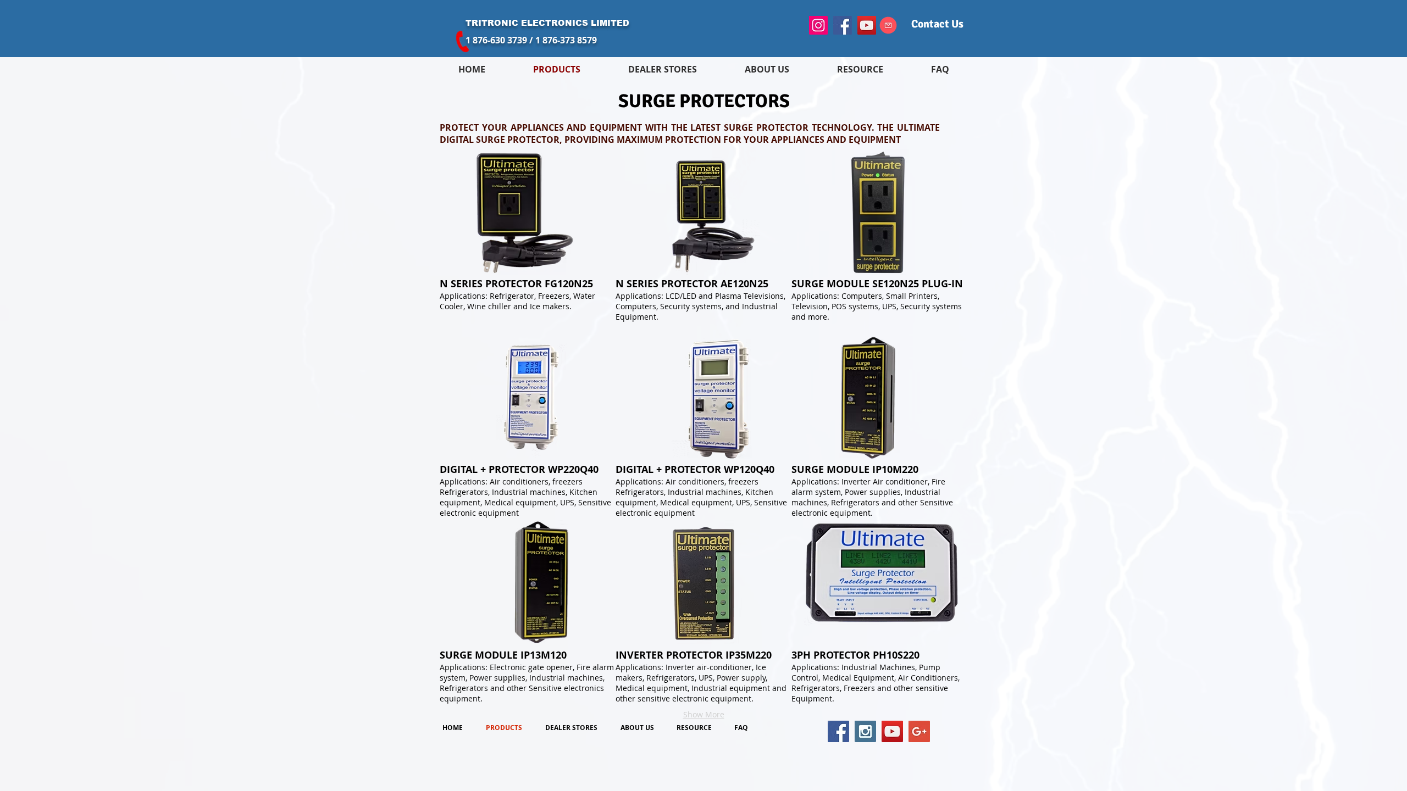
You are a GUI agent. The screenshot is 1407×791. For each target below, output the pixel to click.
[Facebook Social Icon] (838, 731)
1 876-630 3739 (496, 40)
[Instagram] (818, 25)
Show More (703, 714)
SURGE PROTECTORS (704, 101)
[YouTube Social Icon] (892, 731)
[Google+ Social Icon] (919, 731)
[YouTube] (866, 25)
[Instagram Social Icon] (865, 731)
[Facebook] (842, 25)
